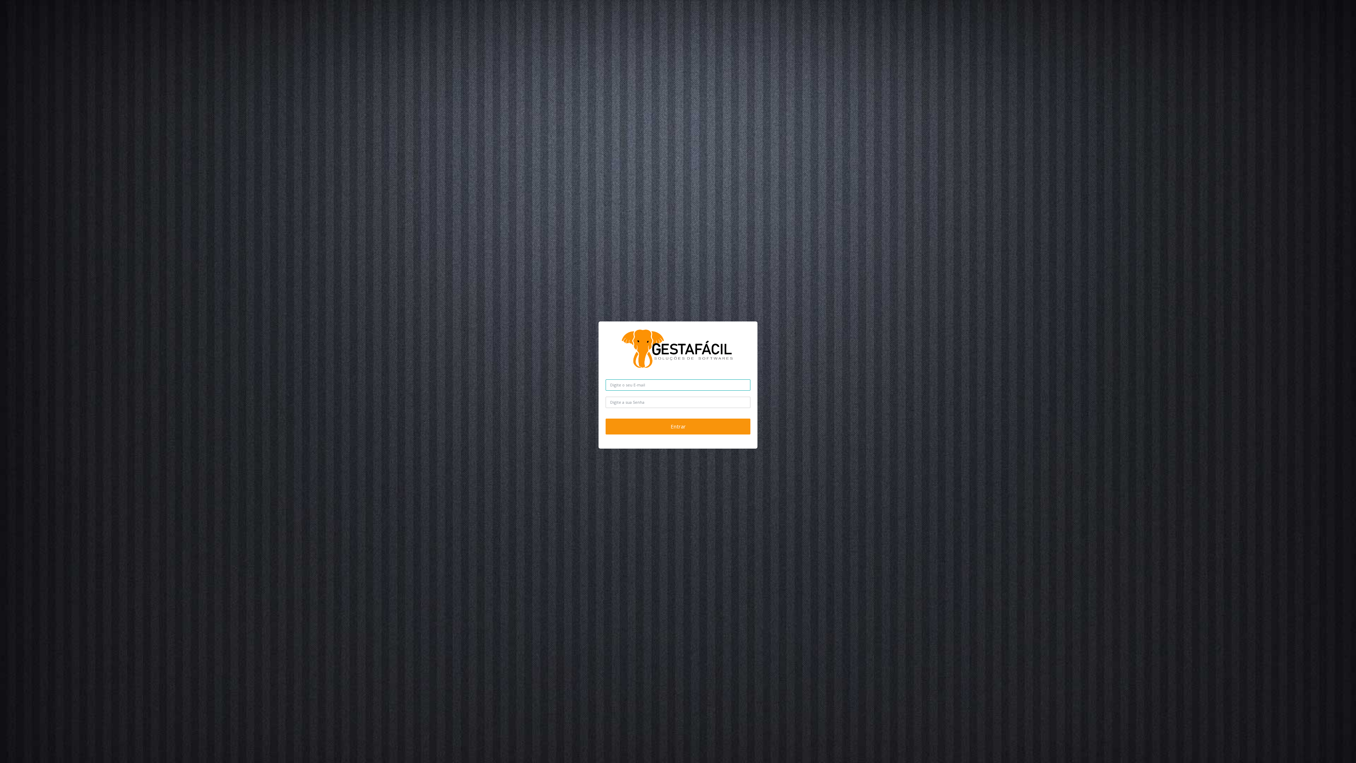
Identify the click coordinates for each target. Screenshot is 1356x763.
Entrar (678, 426)
